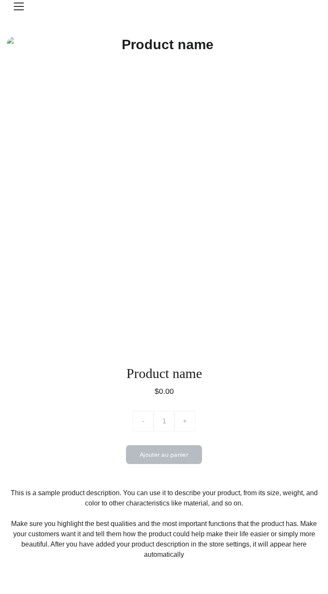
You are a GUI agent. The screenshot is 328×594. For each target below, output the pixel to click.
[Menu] (19, 6)
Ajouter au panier (164, 454)
